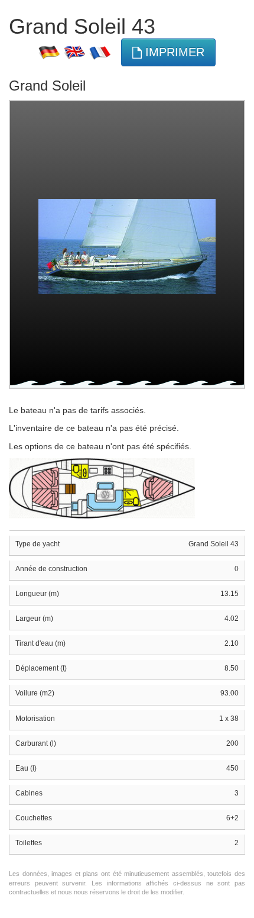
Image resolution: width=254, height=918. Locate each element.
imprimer (173, 52)
